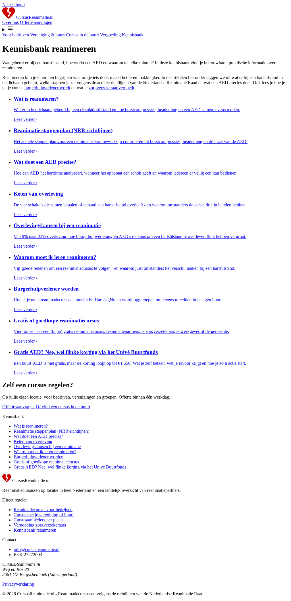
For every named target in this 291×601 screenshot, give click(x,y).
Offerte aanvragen (36, 22)
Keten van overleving (33, 441)
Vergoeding (110, 34)
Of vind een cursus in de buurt (63, 406)
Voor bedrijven (15, 34)
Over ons (10, 22)
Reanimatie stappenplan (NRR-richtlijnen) (51, 431)
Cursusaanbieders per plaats (38, 519)
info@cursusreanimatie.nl (36, 549)
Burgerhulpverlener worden (38, 456)
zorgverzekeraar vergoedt (111, 87)
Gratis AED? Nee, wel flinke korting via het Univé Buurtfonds (70, 467)
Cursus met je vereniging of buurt (44, 514)
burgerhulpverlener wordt (47, 87)
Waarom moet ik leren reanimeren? (45, 451)
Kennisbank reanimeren (35, 530)
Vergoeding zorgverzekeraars (40, 525)
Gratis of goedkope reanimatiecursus (46, 461)
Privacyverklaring (18, 584)
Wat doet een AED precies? (38, 436)
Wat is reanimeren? (31, 426)
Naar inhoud (13, 4)
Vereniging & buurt (47, 34)
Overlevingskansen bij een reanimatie (47, 446)
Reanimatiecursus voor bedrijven (43, 509)
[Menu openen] (145, 28)
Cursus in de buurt (82, 34)
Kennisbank (133, 34)
